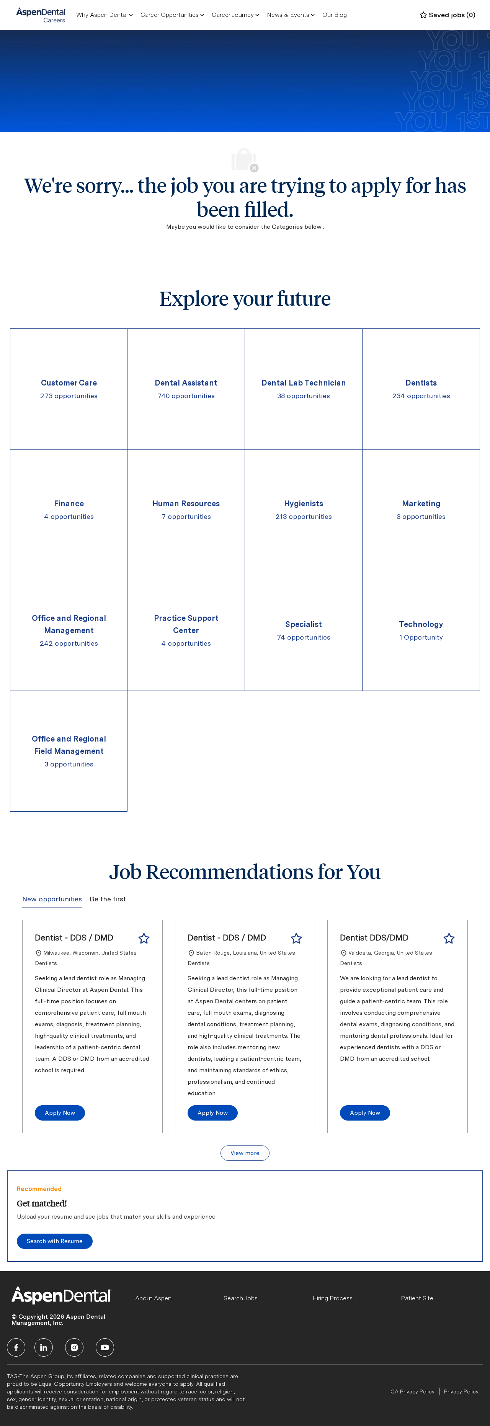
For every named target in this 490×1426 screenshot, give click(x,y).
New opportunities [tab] (52, 899)
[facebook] (16, 1347)
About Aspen (153, 1298)
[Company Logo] (41, 14)
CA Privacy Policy (412, 1391)
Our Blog (334, 14)
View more (245, 1153)
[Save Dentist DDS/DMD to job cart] (449, 938)
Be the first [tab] (108, 899)
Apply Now (60, 1112)
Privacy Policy (461, 1391)
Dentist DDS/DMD (374, 937)
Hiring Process (332, 1298)
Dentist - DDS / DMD (74, 937)
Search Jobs (241, 1298)
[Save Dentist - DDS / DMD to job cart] (144, 938)
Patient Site (417, 1298)
